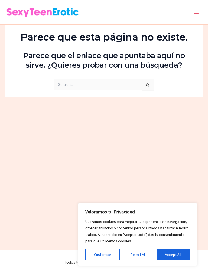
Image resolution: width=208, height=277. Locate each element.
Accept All (173, 254)
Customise (102, 254)
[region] (137, 234)
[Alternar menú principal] (196, 12)
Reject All (138, 254)
